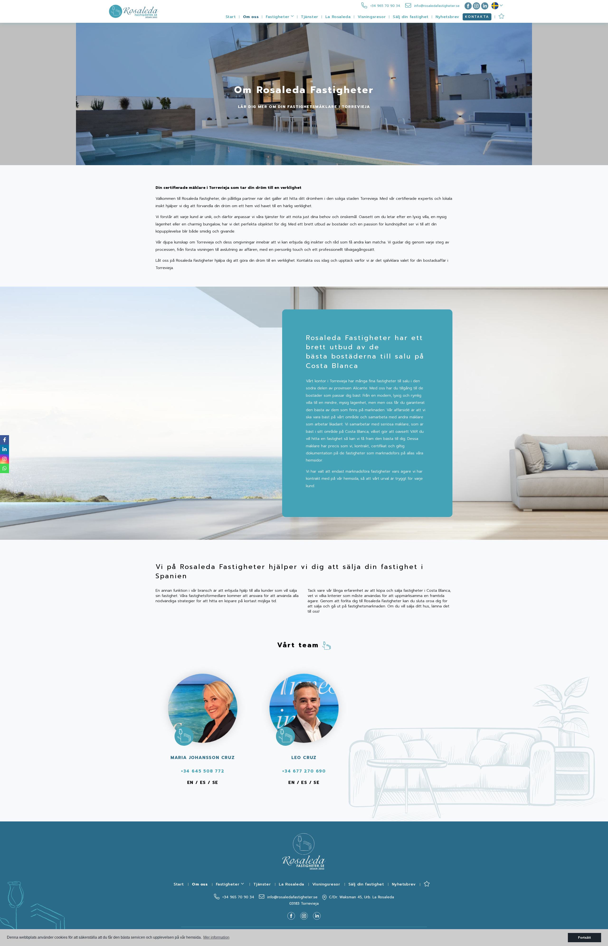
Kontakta (477, 16)
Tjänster (309, 17)
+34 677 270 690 (304, 771)
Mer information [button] (216, 937)
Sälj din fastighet (410, 17)
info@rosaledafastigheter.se (436, 5)
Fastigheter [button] (278, 17)
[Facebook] (467, 5)
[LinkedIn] (484, 5)
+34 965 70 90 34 (384, 5)
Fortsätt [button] (584, 937)
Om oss (251, 17)
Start (231, 17)
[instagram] (476, 5)
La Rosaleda (338, 17)
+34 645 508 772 (202, 771)
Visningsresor (372, 17)
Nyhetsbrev (447, 17)
